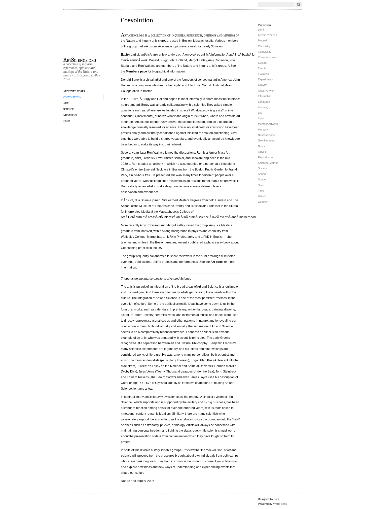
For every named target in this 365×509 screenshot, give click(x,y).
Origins (262, 151)
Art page (217, 262)
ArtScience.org (79, 59)
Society (262, 168)
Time (261, 190)
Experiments (265, 79)
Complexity (264, 51)
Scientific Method (268, 162)
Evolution (263, 73)
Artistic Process (267, 35)
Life (260, 112)
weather (263, 201)
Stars (261, 185)
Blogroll (262, 40)
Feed (66, 121)
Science (68, 109)
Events (262, 68)
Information (264, 96)
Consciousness (267, 57)
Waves (262, 196)
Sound (262, 173)
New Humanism (267, 140)
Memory (263, 129)
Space (262, 179)
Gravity (262, 84)
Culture (262, 62)
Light (261, 118)
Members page (136, 71)
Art (66, 103)
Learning (263, 107)
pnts (276, 499)
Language (264, 101)
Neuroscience (266, 135)
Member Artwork (268, 123)
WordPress (280, 503)
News (261, 146)
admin (261, 29)
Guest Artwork (266, 90)
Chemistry (264, 46)
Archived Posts (74, 91)
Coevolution (72, 97)
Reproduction (266, 157)
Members (69, 115)
